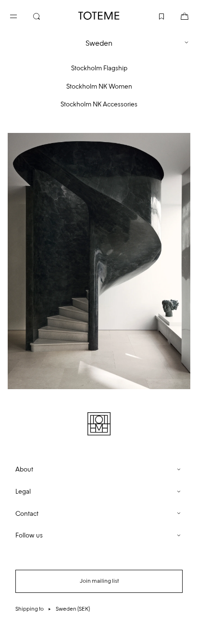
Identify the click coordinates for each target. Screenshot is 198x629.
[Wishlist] (153, 15)
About (24, 469)
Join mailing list (99, 580)
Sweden (99, 43)
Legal (23, 491)
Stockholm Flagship (99, 68)
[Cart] (176, 15)
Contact (26, 514)
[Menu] (21, 15)
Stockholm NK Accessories (99, 104)
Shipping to (52, 608)
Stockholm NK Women (99, 86)
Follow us (29, 535)
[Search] (44, 15)
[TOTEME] (99, 16)
